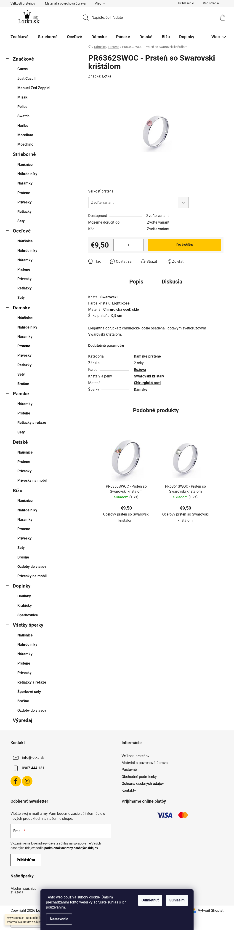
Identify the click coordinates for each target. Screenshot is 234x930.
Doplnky (22, 586)
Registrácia (211, 3)
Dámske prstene (147, 356)
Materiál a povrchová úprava (65, 3)
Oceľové (22, 231)
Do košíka (184, 245)
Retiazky (24, 211)
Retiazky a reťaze (31, 422)
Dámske (21, 307)
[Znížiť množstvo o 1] (117, 245)
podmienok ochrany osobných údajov (71, 848)
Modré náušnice (23, 889)
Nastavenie (59, 919)
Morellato (25, 135)
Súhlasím (177, 900)
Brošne (23, 384)
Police (22, 106)
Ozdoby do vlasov (31, 566)
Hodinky (24, 596)
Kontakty (129, 790)
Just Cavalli (26, 78)
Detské (20, 442)
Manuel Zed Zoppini (33, 88)
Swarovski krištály (149, 376)
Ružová (140, 369)
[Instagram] (27, 781)
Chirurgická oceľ (147, 383)
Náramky (24, 183)
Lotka (106, 76)
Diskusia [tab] (172, 281)
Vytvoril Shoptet (210, 910)
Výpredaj (22, 720)
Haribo (22, 125)
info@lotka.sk (33, 757)
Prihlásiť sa (26, 860)
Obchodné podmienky (139, 777)
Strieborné (24, 154)
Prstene (23, 193)
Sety (21, 221)
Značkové (23, 59)
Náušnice (25, 164)
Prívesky (24, 202)
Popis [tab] (136, 281)
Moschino (25, 144)
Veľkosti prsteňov (23, 3)
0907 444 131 (33, 768)
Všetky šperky (28, 625)
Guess (22, 69)
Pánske (21, 393)
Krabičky (24, 605)
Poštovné (129, 769)
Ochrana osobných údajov (143, 783)
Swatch (23, 116)
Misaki (22, 97)
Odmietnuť (150, 900)
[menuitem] (19, 37)
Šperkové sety (29, 691)
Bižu (17, 490)
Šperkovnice (27, 615)
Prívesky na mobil (32, 480)
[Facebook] (16, 781)
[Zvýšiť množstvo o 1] (139, 245)
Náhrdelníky (27, 174)
